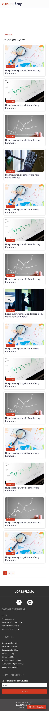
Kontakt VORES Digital (11, 626)
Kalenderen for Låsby (10, 650)
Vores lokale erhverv (10, 646)
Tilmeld (24, 691)
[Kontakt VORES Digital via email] (30, 602)
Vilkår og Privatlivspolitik (12, 622)
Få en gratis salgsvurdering (12, 664)
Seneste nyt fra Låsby (10, 643)
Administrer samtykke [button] (10, 629)
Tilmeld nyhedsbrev (37, 707)
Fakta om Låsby (8, 653)
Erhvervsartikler (8, 657)
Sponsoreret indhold (10, 667)
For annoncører (8, 619)
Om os (4, 615)
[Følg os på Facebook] (19, 602)
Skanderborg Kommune (11, 660)
